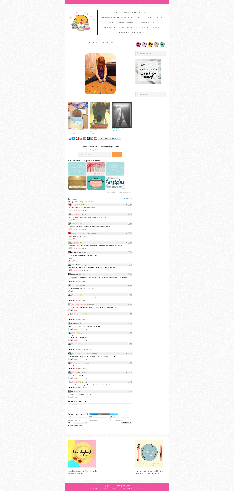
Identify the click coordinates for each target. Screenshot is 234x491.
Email (90, 416)
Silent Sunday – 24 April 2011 (119, 128)
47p (79, 333)
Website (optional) (114, 416)
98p (88, 233)
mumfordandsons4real (80, 353)
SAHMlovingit (76, 214)
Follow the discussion (130, 198)
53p (81, 242)
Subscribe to (71, 423)
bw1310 (75, 372)
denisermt (75, 243)
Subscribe (117, 154)
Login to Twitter (114, 414)
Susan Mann (75, 285)
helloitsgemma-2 (78, 314)
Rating (81, 202)
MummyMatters (76, 363)
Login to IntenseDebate (93, 414)
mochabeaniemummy (79, 233)
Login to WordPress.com (104, 414)
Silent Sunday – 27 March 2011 (76, 129)
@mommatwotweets (79, 304)
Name (69, 416)
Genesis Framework (123, 488)
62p (83, 204)
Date (76, 202)
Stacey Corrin (126, 486)
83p (81, 295)
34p (80, 382)
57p (85, 314)
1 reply (76, 210)
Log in (142, 488)
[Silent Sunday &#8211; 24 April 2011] (122, 115)
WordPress (135, 488)
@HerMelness (77, 224)
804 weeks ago (88, 205)
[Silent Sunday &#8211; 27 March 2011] (78, 115)
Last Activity (88, 202)
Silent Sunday (128, 192)
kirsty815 (75, 382)
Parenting (115, 192)
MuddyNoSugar (76, 205)
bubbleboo (75, 295)
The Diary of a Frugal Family (81, 20)
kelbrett (75, 333)
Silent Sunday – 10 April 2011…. (98, 129)
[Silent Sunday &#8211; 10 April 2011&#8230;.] (100, 115)
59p (79, 372)
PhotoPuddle (75, 344)
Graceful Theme (108, 488)
